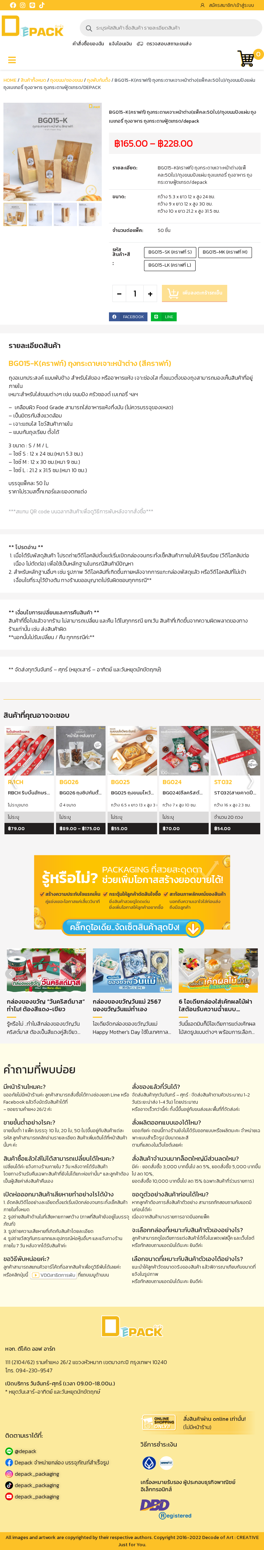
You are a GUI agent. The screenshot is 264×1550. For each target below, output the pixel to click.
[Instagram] (23, 5)
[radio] (170, 252)
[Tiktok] (42, 5)
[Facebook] (13, 5)
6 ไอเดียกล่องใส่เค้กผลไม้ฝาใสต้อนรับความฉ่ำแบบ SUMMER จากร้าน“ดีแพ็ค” (215, 1009)
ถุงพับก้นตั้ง (98, 80)
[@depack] (66, 1451)
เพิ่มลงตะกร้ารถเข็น (202, 293)
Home (9, 80)
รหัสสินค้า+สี (121, 252)
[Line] (32, 5)
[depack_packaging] (66, 1474)
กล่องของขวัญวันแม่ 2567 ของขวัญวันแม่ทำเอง (127, 1005)
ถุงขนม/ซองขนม (66, 80)
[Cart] (245, 60)
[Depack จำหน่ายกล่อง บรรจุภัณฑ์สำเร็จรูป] (66, 1462)
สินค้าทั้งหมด (33, 80)
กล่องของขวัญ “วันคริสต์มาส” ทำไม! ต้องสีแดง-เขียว (46, 1005)
